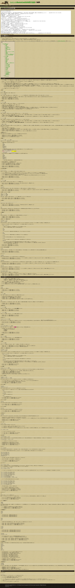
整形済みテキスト (8, 47)
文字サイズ (7, 59)
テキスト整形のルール (5, 43)
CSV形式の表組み (8, 49)
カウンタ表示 (7, 65)
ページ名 (7, 68)
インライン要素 (6, 56)
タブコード (7, 71)
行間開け (7, 53)
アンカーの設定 (8, 64)
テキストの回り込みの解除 (9, 54)
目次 (6, 50)
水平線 (6, 52)
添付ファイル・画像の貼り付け (10, 62)
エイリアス (7, 70)
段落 (6, 45)
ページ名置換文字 (8, 72)
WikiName (7, 67)
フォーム (7, 55)
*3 (1, 580)
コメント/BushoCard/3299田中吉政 (22, 2)
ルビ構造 (7, 63)
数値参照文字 (7, 74)
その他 (5, 75)
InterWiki (7, 69)
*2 (1, 579)
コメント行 (7, 76)
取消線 (6, 61)
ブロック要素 (6, 44)
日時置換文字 (7, 73)
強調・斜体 (7, 58)
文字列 (6, 57)
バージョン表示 (8, 66)
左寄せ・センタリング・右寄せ (10, 51)
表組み (6, 48)
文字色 (6, 60)
